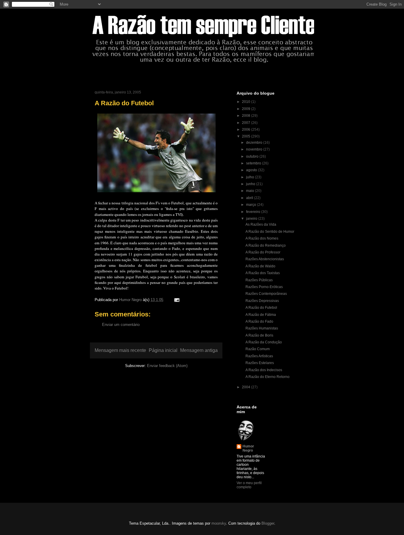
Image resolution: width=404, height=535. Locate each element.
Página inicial (163, 350)
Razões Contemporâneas (266, 294)
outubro (252, 156)
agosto (252, 170)
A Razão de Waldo (260, 266)
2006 (246, 129)
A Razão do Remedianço (265, 245)
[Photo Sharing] (156, 193)
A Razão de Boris (259, 335)
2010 (246, 102)
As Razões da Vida (260, 224)
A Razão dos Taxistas (262, 273)
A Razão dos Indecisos (263, 370)
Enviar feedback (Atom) (167, 365)
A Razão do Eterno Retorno (267, 377)
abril (250, 198)
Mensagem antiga (199, 350)
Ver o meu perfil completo (249, 485)
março (251, 205)
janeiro (252, 218)
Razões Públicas (259, 280)
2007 (246, 123)
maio (250, 191)
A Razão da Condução (263, 342)
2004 (246, 387)
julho (250, 177)
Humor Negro (248, 448)
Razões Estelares (259, 363)
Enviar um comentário (121, 324)
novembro (254, 149)
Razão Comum (257, 349)
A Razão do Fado (259, 321)
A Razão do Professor (262, 252)
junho (251, 184)
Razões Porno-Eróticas (264, 287)
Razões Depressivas (262, 301)
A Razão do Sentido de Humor (269, 231)
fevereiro (253, 212)
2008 (246, 116)
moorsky (218, 523)
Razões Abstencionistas (264, 259)
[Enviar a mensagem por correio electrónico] (176, 300)
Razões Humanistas (261, 328)
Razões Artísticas (259, 356)
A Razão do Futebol (261, 308)
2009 (246, 109)
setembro (254, 163)
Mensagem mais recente (120, 350)
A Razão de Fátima (260, 315)
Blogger (267, 523)
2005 (246, 136)
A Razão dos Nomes (261, 238)
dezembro (254, 142)
